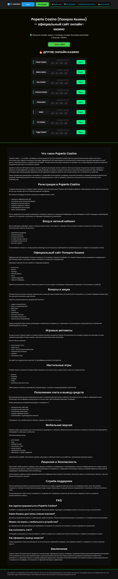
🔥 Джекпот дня (56, 4)
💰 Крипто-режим (103, 4)
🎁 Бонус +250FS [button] (59, 44)
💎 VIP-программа (69, 4)
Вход (28, 4)
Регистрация (42, 4)
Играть (81, 62)
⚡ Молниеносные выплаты (86, 4)
